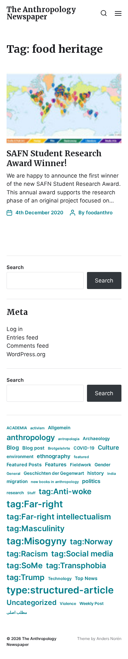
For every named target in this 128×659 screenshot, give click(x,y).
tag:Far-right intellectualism (59, 516)
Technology (60, 578)
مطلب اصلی (17, 612)
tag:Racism (27, 553)
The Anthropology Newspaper (41, 13)
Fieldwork (80, 464)
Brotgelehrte (59, 448)
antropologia (68, 439)
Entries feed (22, 337)
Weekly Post (91, 603)
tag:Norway (91, 541)
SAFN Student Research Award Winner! (54, 158)
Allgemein (59, 427)
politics (91, 481)
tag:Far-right (35, 504)
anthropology (31, 437)
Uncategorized (31, 602)
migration (17, 481)
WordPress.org (26, 354)
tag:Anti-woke (65, 491)
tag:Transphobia (76, 565)
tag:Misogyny (37, 541)
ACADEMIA (17, 428)
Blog (13, 447)
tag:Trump (26, 577)
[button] (104, 13)
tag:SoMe (25, 565)
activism (37, 428)
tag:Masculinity (36, 528)
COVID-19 (84, 448)
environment (20, 456)
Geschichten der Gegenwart (54, 473)
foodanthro (99, 212)
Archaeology (96, 438)
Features (56, 464)
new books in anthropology (55, 481)
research (15, 492)
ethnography (54, 456)
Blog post (33, 448)
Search (15, 267)
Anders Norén (108, 638)
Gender (103, 464)
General (13, 473)
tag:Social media (82, 553)
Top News (86, 578)
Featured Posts (24, 464)
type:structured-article (60, 590)
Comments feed (28, 345)
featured (81, 457)
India (111, 474)
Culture (108, 447)
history (95, 473)
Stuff (31, 493)
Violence (68, 603)
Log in (15, 329)
